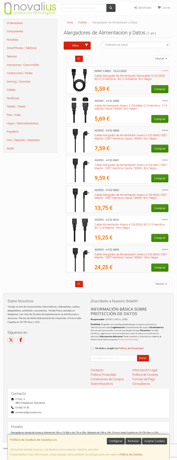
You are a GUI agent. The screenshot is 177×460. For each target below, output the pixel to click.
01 (79, 58)
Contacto (97, 370)
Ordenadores (15, 23)
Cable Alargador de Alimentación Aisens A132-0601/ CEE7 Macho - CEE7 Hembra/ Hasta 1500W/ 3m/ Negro (131, 166)
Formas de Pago (143, 379)
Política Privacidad (103, 374)
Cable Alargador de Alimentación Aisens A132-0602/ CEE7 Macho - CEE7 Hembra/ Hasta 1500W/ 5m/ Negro (131, 196)
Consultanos (141, 383)
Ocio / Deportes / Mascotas (23, 140)
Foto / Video (14, 115)
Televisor (12, 56)
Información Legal (144, 370)
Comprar (160, 89)
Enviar (143, 358)
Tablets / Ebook (16, 106)
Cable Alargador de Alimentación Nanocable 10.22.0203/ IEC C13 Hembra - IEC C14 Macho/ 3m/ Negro (130, 77)
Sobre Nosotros (102, 383)
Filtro (75, 45)
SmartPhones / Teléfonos (22, 48)
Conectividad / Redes (20, 73)
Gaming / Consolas (18, 81)
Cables (11, 89)
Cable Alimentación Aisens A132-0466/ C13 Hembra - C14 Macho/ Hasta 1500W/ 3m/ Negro (131, 107)
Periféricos (13, 98)
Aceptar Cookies (154, 441)
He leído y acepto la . (119, 348)
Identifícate (144, 7)
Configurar (115, 441)
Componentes (15, 31)
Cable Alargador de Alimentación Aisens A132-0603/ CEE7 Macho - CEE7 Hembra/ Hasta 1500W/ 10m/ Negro (131, 256)
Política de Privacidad (128, 339)
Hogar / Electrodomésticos (23, 123)
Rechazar (133, 441)
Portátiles (12, 39)
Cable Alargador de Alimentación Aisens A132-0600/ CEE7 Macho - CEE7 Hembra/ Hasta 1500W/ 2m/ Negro (131, 137)
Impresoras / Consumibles (23, 64)
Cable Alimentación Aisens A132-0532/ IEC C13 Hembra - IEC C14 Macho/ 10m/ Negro (130, 226)
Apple (10, 148)
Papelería (13, 131)
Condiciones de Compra (107, 379)
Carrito (165, 7)
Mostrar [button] (160, 58)
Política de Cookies (131, 454)
